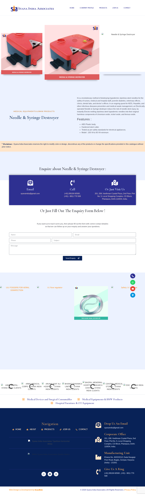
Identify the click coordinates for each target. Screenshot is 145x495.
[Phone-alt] (132, 276)
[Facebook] (50, 474)
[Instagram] (56, 474)
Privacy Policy (130, 490)
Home (72, 8)
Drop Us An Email (116, 423)
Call (72, 189)
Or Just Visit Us (115, 189)
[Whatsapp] (132, 282)
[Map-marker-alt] (132, 295)
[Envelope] (132, 288)
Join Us (115, 8)
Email (30, 189)
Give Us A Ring (114, 469)
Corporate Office (115, 434)
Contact (127, 8)
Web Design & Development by (26, 490)
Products (103, 8)
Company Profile (87, 8)
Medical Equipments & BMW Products (34, 111)
